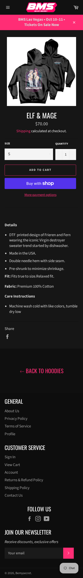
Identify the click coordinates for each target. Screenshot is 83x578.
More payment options (40, 195)
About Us (12, 411)
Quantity (61, 144)
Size (7, 144)
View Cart (12, 465)
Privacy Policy (16, 418)
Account (11, 472)
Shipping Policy (17, 488)
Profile (10, 434)
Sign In (10, 457)
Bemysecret (23, 573)
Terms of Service (18, 426)
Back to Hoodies (43, 371)
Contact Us (14, 495)
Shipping (23, 131)
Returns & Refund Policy (24, 480)
